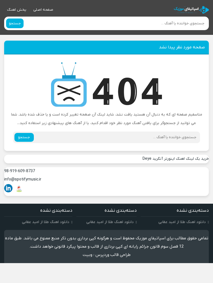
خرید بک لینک (197, 158)
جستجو (15, 23)
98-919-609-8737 (19, 171)
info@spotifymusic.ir (22, 179)
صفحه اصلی (43, 9)
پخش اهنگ (16, 9)
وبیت (87, 255)
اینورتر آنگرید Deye (159, 158)
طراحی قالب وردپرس (113, 255)
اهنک (180, 158)
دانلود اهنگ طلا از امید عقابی (182, 222)
